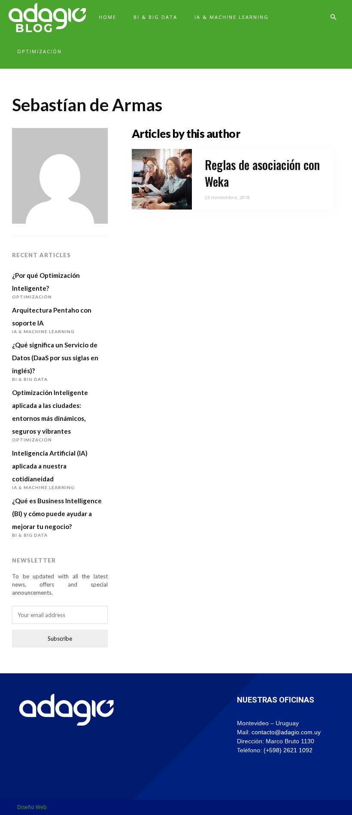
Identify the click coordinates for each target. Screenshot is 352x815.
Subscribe (60, 638)
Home (107, 17)
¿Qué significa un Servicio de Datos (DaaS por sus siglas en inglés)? (55, 357)
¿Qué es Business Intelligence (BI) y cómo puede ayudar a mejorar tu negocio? (57, 513)
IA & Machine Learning (231, 17)
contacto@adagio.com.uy (286, 732)
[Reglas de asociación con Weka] (162, 179)
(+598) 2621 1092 (288, 750)
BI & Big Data (155, 17)
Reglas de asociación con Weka (262, 173)
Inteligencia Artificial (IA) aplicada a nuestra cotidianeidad (50, 466)
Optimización (39, 51)
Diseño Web (32, 807)
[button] (333, 17)
